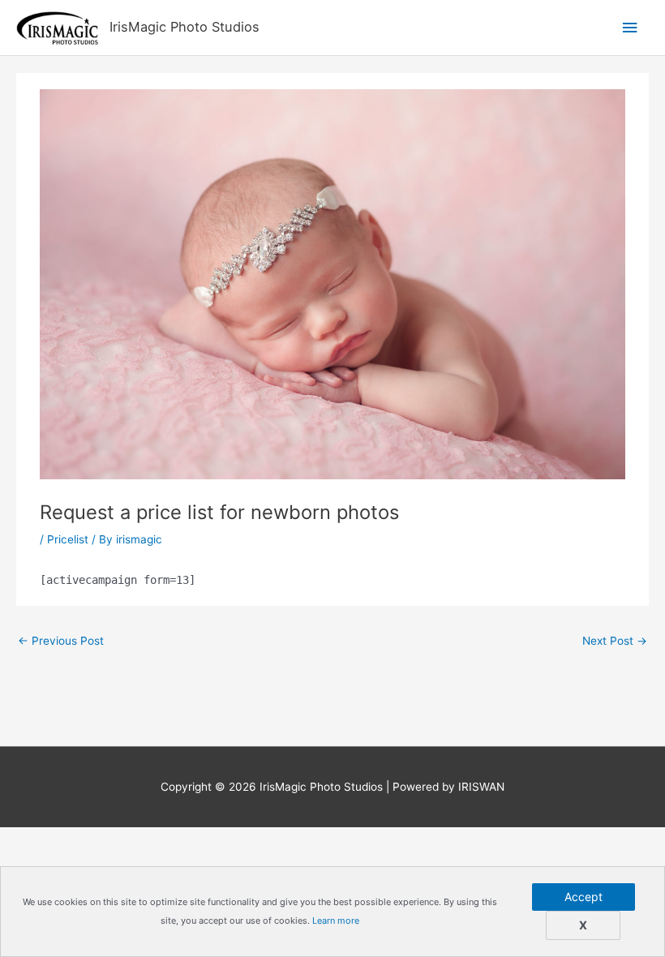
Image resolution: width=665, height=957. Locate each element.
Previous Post (61, 640)
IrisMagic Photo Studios (184, 27)
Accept (583, 896)
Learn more (335, 920)
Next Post (614, 640)
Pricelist (67, 539)
